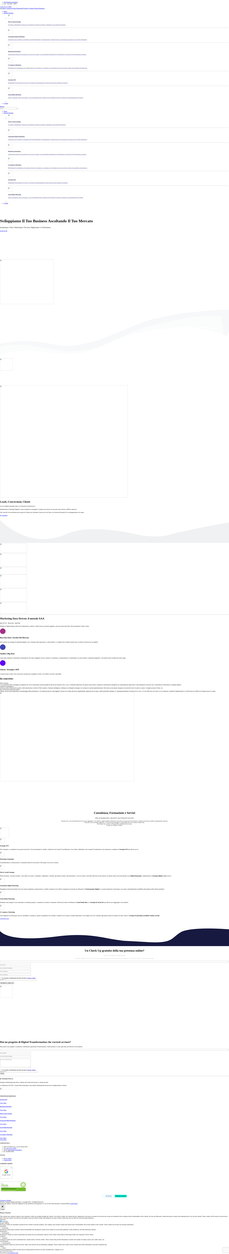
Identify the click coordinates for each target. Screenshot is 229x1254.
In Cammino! (4, 515)
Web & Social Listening (6, 1113)
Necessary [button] (3, 1219)
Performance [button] (3, 1231)
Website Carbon (120, 1196)
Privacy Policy (8, 1158)
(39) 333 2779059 (11, 1148)
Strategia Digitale (8, 13)
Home (5, 11)
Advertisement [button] (4, 1241)
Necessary (5, 1221)
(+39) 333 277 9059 (5, 7)
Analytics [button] (2, 1236)
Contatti (6, 103)
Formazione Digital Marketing (8, 1120)
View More (3, 1103)
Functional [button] (3, 1226)
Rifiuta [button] (67, 1203)
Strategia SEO (3, 1099)
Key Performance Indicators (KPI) (9, 689)
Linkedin (8, 1200)
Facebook (3, 1200)
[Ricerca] (17, 108)
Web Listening (4, 683)
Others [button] (2, 1246)
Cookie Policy (8, 1160)
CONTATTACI (4, 918)
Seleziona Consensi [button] (59, 1203)
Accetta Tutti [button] (50, 1203)
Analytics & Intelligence (7, 686)
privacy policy (32, 978)
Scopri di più (3, 231)
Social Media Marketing (6, 1127)
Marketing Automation (6, 1106)
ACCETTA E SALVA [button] (6, 1251)
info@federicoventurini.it (11, 2)
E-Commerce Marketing (6, 1134)
